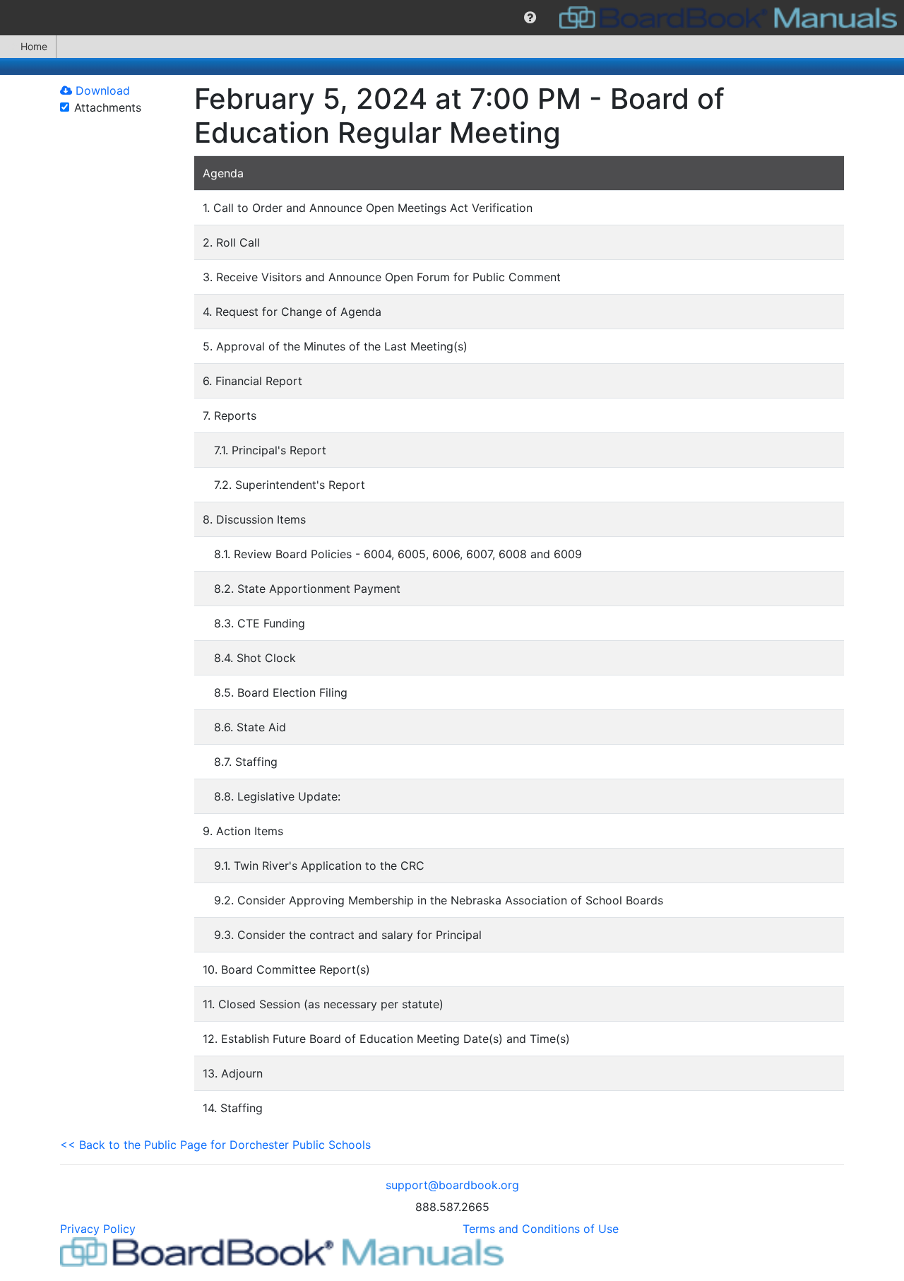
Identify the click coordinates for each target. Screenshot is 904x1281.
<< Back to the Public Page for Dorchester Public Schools (215, 1145)
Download (101, 90)
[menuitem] (530, 17)
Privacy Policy (98, 1229)
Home (33, 46)
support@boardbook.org (452, 1185)
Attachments (107, 107)
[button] (530, 18)
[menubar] (452, 17)
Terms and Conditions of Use (541, 1229)
